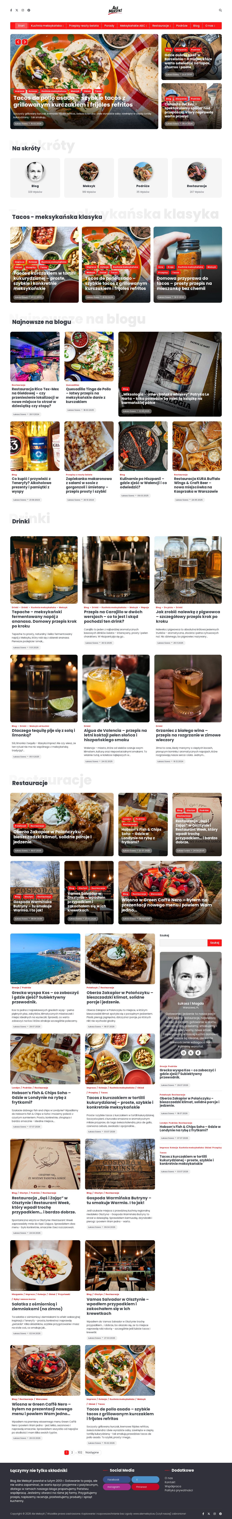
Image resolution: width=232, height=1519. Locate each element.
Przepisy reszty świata (84, 26)
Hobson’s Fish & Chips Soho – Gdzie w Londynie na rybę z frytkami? (141, 836)
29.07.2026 (182, 1085)
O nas (169, 1478)
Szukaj (164, 935)
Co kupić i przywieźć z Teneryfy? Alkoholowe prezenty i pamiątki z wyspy (31, 485)
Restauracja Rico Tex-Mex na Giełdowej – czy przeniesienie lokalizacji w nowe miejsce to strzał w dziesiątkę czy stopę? (35, 398)
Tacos (99, 91)
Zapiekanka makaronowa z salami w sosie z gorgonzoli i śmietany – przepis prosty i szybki (89, 485)
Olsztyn (191, 810)
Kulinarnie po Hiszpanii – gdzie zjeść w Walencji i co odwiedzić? (143, 483)
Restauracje (160, 26)
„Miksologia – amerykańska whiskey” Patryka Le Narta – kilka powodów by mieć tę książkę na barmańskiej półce (165, 398)
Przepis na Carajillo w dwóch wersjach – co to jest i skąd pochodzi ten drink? (113, 616)
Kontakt (170, 1482)
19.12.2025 (179, 297)
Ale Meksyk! (38, 1513)
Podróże (181, 26)
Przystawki (64, 1294)
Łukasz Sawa (21, 123)
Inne (160, 267)
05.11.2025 (34, 756)
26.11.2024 (34, 414)
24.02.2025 (107, 761)
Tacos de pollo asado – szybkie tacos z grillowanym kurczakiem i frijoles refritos (116, 283)
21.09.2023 (34, 500)
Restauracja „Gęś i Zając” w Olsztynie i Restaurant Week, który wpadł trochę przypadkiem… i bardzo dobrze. (197, 832)
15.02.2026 (108, 297)
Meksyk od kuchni (39, 726)
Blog (196, 26)
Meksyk (89, 186)
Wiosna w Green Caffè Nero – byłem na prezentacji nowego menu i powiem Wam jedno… (167, 905)
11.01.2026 (34, 647)
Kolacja (33, 91)
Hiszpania (181, 49)
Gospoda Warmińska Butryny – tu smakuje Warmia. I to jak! (32, 906)
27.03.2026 (90, 918)
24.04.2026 (198, 850)
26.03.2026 (144, 918)
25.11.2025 (178, 643)
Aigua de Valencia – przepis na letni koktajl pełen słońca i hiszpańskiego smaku (115, 735)
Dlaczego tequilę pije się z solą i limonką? (43, 733)
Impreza (19, 91)
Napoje (145, 607)
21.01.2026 (187, 74)
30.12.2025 (106, 643)
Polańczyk (20, 826)
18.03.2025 (88, 410)
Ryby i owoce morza (25, 1299)
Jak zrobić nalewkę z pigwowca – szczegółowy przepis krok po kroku (188, 616)
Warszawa (156, 894)
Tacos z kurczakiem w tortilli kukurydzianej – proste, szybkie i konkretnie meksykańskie (78, 101)
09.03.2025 (143, 495)
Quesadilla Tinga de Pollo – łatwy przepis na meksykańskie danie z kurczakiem (88, 395)
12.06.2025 (144, 411)
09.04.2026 (36, 918)
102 (80, 1452)
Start (21, 26)
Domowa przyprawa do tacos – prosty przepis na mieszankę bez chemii (184, 283)
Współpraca (173, 1486)
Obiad (74, 91)
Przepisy (87, 91)
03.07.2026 (36, 123)
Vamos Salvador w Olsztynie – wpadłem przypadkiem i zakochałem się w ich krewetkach (87, 902)
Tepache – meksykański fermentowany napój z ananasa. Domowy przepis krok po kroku (44, 619)
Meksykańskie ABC (132, 26)
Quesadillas (72, 385)
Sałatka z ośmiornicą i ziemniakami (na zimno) (37, 1306)
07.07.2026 (144, 850)
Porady (109, 26)
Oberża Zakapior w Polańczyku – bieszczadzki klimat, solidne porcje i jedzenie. (52, 837)
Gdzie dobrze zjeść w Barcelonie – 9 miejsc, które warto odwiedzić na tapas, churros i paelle (188, 61)
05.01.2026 (187, 123)
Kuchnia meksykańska (46, 26)
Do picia (168, 607)
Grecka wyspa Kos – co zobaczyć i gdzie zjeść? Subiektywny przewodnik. (45, 997)
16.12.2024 (178, 761)
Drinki (15, 607)
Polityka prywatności (179, 1490)
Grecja (15, 987)
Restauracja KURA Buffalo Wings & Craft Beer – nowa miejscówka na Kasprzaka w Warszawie (197, 485)
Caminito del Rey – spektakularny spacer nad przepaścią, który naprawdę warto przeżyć (189, 110)
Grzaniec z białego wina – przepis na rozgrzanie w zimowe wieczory (188, 735)
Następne (92, 1452)
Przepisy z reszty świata (79, 474)
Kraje (171, 267)
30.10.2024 (88, 500)
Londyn (127, 819)
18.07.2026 (36, 850)
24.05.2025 (197, 500)
